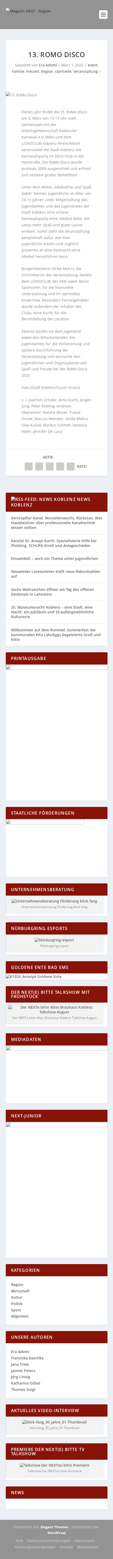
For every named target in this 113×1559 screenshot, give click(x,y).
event (92, 65)
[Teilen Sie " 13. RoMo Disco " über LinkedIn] (49, 466)
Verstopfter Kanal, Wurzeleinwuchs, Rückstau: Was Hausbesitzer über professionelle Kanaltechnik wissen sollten (56, 522)
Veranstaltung (85, 71)
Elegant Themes (54, 1527)
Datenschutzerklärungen (49, 1540)
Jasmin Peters (23, 1370)
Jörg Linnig (20, 1376)
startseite (63, 71)
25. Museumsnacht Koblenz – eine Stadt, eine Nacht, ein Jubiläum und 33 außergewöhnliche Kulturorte (52, 612)
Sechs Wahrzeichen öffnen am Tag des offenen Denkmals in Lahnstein (52, 592)
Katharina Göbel (25, 1383)
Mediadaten (87, 1546)
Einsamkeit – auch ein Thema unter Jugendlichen (54, 558)
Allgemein (20, 1316)
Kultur (16, 1297)
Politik (17, 1303)
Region (47, 71)
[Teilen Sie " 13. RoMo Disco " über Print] (70, 466)
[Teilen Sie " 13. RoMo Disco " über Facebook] (28, 466)
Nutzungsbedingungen (35, 1546)
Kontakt (66, 1546)
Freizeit (32, 71)
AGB (19, 1540)
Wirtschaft (20, 1290)
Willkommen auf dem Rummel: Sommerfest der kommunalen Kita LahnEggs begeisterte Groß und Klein (56, 634)
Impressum (85, 1540)
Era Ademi (48, 65)
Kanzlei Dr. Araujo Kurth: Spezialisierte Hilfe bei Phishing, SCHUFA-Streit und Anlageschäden (53, 543)
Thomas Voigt (23, 1389)
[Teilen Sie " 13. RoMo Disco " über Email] (60, 466)
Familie (18, 71)
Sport (16, 1310)
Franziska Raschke (27, 1357)
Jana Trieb (20, 1364)
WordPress (57, 1532)
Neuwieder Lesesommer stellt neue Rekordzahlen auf (55, 574)
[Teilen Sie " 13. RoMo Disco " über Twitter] (39, 466)
